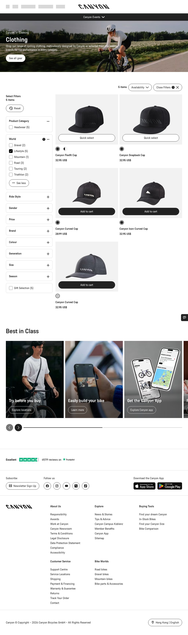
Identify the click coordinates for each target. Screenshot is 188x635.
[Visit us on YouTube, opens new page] (66, 486)
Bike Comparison (148, 528)
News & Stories (103, 514)
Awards (54, 519)
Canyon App (102, 533)
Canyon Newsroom (61, 528)
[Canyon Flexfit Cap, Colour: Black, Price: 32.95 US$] (86, 119)
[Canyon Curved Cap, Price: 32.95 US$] (86, 267)
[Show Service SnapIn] (184, 317)
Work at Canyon (59, 524)
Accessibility (57, 552)
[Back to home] (94, 6)
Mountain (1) (21, 157)
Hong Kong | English (167, 622)
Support (60, 6)
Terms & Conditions (61, 533)
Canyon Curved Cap (67, 228)
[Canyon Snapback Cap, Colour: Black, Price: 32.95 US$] (151, 119)
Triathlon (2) (21, 174)
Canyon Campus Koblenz (109, 524)
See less (21, 183)
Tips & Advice (102, 519)
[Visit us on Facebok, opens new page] (47, 486)
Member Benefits (104, 528)
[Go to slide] (142, 427)
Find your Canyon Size (151, 524)
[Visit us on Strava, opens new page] (76, 486)
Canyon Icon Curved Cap (134, 228)
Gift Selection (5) (23, 288)
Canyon (10, 32)
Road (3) (19, 162)
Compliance (57, 547)
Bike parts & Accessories (109, 583)
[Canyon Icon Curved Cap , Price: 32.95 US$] (151, 193)
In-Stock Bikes (147, 519)
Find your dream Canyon (153, 514)
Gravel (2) (19, 145)
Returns (54, 593)
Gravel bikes (102, 574)
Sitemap (99, 538)
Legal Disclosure (59, 538)
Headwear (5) (22, 127)
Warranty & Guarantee (62, 588)
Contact (54, 603)
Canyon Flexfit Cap (66, 155)
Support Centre (59, 569)
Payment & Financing (62, 583)
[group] (94, 386)
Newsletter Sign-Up (24, 486)
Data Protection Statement (65, 543)
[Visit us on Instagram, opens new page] (57, 486)
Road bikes (101, 569)
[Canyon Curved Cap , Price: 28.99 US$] (86, 193)
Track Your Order (59, 598)
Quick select (87, 138)
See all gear (15, 58)
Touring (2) (20, 168)
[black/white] (65, 149)
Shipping (55, 579)
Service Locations (60, 574)
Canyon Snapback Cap (132, 155)
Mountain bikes (104, 579)
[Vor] (18, 427)
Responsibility (58, 514)
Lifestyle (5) (21, 151)
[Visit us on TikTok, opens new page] (85, 486)
